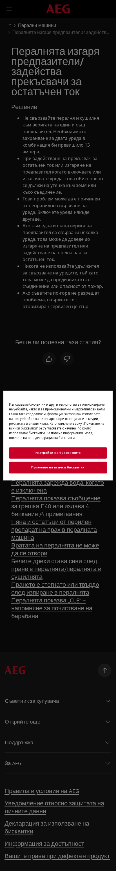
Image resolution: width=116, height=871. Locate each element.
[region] (58, 435)
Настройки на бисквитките (58, 452)
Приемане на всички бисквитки (58, 467)
